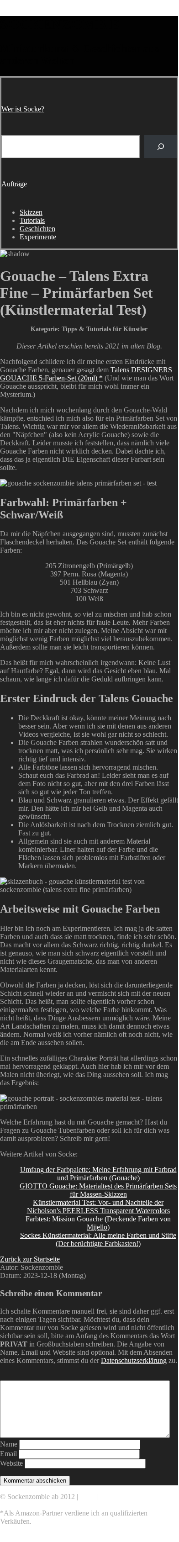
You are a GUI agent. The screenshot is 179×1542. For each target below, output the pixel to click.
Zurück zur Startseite (30, 1259)
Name (8, 1444)
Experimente (38, 237)
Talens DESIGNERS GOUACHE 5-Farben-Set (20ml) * (86, 374)
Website (11, 1463)
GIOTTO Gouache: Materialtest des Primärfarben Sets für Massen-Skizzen (98, 1190)
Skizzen (31, 212)
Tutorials (32, 220)
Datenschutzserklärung (134, 1360)
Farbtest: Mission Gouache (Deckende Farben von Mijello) (98, 1223)
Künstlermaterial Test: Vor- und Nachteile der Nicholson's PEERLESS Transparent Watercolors (98, 1207)
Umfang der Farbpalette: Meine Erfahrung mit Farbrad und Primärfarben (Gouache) (98, 1174)
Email (8, 1454)
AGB (87, 1496)
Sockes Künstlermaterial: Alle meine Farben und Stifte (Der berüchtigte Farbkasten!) (98, 1239)
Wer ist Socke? (22, 109)
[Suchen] (160, 146)
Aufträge (14, 184)
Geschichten (37, 228)
